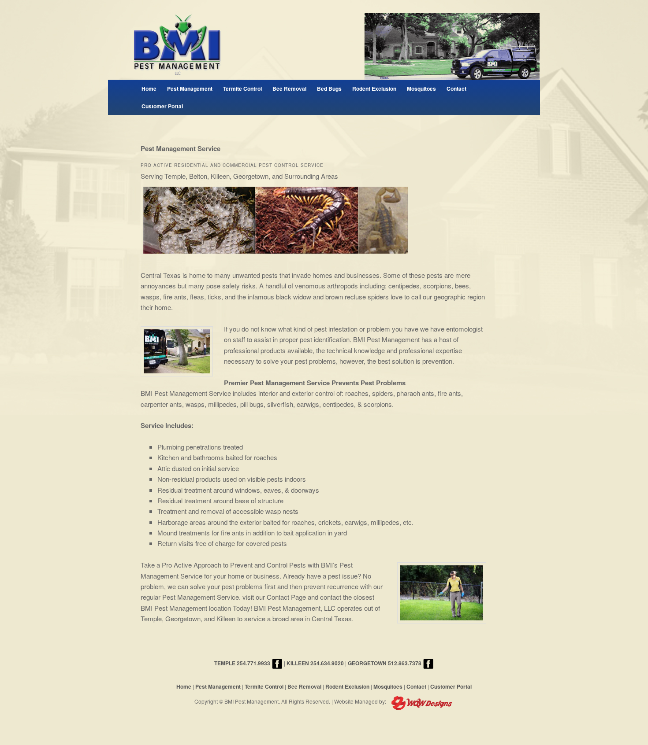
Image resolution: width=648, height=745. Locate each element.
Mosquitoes (421, 88)
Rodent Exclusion (374, 88)
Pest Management (189, 88)
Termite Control (242, 88)
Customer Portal (162, 106)
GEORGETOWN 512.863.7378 (384, 663)
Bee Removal (289, 88)
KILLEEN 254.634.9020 (315, 663)
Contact (456, 88)
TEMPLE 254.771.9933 (242, 663)
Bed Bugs (329, 88)
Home (149, 88)
